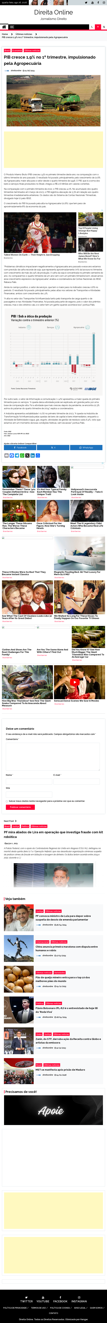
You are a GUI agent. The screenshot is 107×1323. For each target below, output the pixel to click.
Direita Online (53, 12)
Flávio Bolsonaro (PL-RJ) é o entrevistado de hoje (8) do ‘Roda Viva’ (67, 1010)
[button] (92, 27)
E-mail (57, 775)
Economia (17, 50)
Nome (9, 775)
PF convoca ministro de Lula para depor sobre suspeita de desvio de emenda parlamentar (63, 918)
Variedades (59, 973)
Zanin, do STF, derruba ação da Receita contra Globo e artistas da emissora (68, 1041)
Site (8, 788)
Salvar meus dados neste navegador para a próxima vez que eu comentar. (47, 801)
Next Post (9, 821)
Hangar (84, 1319)
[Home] (4, 27)
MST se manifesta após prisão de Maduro (60, 1069)
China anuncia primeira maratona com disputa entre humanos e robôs (67, 948)
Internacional (42, 942)
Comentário (12, 739)
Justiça (15, 826)
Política (25, 826)
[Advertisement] (53, 149)
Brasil (7, 50)
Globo (39, 1034)
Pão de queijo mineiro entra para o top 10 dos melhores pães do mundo (63, 979)
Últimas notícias (32, 50)
